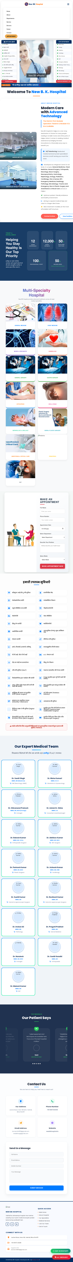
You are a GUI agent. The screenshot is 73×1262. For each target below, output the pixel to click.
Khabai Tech (35, 1260)
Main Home (42, 1212)
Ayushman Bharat (9, 81)
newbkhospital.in (52, 1131)
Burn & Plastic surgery (53, 430)
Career (9, 29)
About (8, 15)
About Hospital (44, 1215)
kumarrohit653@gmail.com (20, 1131)
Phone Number (44, 516)
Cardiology (53, 351)
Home (8, 11)
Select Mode (44, 556)
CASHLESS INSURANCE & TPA (64, 81)
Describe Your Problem (47, 542)
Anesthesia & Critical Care (20, 456)
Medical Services (44, 1221)
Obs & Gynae (53, 404)
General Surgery (20, 378)
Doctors (9, 25)
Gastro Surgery (52, 378)
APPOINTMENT (11, 36)
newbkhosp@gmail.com (20, 1133)
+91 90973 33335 (16, 1243)
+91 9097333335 (52, 1110)
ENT (20, 482)
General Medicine (20, 325)
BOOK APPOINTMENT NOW (52, 566)
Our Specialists (44, 1218)
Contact (9, 33)
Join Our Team (44, 1224)
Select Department (45, 534)
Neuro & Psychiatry (20, 351)
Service (9, 22)
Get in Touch (43, 1226)
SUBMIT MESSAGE (36, 1188)
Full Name (43, 508)
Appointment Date (45, 525)
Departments (10, 18)
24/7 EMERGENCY (62, 1257)
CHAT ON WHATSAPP (61, 1251)
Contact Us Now (49, 216)
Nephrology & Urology (20, 430)
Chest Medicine (53, 325)
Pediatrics (52, 456)
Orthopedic (20, 404)
